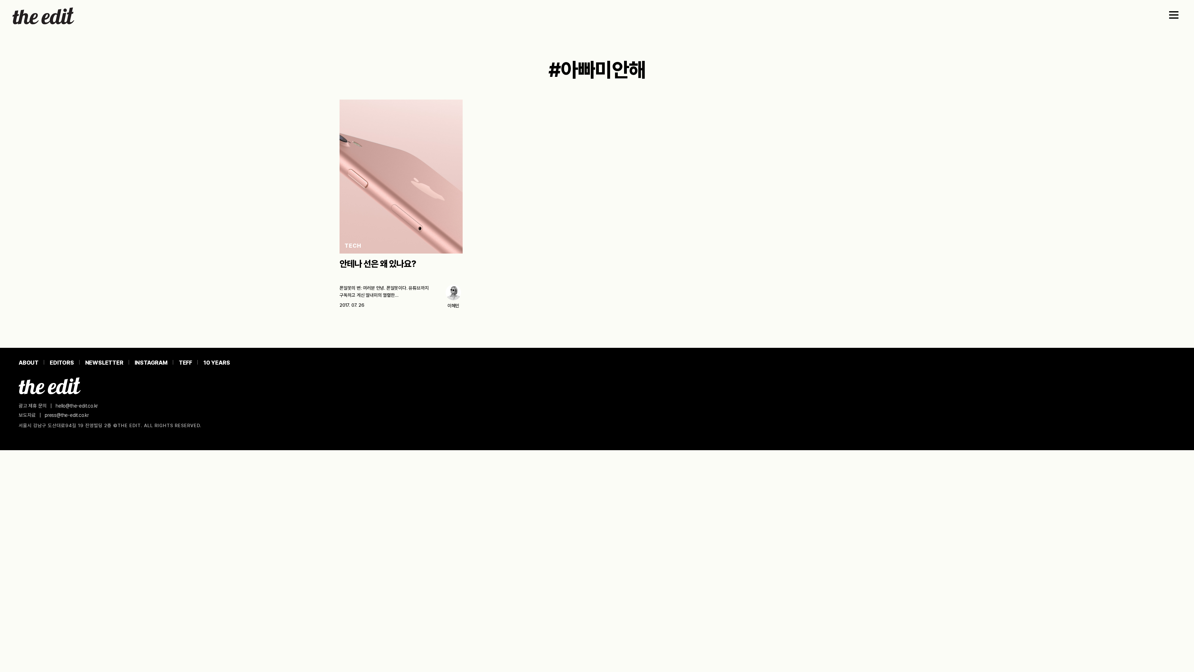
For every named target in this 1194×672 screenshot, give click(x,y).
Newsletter (104, 362)
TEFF (185, 362)
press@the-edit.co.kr (67, 415)
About (29, 362)
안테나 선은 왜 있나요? (378, 264)
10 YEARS (216, 362)
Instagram (151, 362)
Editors (62, 362)
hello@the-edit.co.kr (77, 406)
